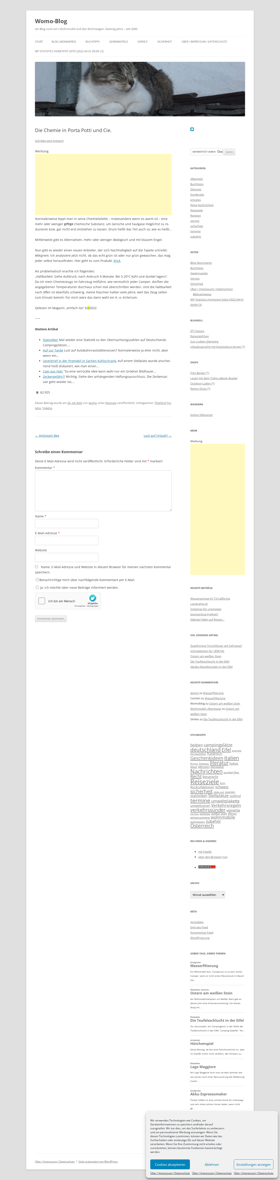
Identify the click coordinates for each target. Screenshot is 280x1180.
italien (231, 757)
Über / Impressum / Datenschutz (170, 1173)
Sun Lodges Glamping (204, 341)
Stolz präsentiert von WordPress (98, 1161)
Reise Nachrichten (202, 205)
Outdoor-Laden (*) (202, 383)
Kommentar (45, 468)
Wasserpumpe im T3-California (210, 598)
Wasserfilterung (213, 693)
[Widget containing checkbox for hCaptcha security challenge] (68, 601)
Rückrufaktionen (202, 787)
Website (41, 550)
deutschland (205, 749)
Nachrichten (206, 771)
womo (93, 403)
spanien (230, 792)
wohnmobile (223, 817)
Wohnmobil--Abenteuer (205, 709)
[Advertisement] (103, 184)
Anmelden (197, 922)
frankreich (214, 754)
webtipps (205, 814)
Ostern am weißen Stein (205, 656)
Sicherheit (164, 42)
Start (39, 42)
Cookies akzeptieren (170, 1164)
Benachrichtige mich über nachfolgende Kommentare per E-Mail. (87, 580)
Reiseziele (196, 210)
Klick (117, 261)
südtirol (235, 796)
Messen (204, 767)
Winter (232, 814)
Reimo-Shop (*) (200, 389)
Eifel (226, 750)
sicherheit (196, 226)
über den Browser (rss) (213, 857)
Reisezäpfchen (199, 336)
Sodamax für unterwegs (205, 609)
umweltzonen (200, 806)
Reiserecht (210, 776)
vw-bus (194, 813)
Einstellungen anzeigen (253, 1164)
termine (195, 231)
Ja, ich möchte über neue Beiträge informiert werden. (79, 587)
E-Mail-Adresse (47, 533)
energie (236, 750)
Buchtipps (93, 42)
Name (40, 516)
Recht (196, 776)
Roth (222, 783)
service (194, 221)
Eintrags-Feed (199, 927)
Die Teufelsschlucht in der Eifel (209, 661)
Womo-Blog (51, 21)
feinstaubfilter (198, 753)
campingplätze (218, 744)
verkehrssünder (208, 810)
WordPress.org (200, 938)
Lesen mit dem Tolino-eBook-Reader (214, 378)
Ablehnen (212, 1164)
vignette (233, 810)
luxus (233, 763)
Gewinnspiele (118, 42)
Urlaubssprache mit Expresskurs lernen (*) (217, 347)
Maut (193, 767)
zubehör (195, 236)
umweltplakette (225, 801)
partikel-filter (231, 772)
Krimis (194, 763)
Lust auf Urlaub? (158, 435)
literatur (219, 762)
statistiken (198, 795)
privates (195, 200)
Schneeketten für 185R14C (207, 651)
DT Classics (197, 331)
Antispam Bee (47, 435)
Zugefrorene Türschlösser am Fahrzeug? (216, 646)
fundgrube (197, 195)
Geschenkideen (206, 758)
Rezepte (195, 216)
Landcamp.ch (199, 604)
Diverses (110, 403)
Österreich (202, 825)
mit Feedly (205, 852)
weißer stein (219, 814)
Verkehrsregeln (226, 805)
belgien (196, 744)
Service (143, 42)
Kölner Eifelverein (201, 415)
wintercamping (200, 818)
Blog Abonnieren (64, 42)
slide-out (219, 792)
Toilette (47, 408)
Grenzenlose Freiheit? (204, 614)
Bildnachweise (202, 294)
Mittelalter (217, 767)
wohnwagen (197, 822)
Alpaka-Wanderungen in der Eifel (211, 667)
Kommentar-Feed (201, 933)
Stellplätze (218, 795)
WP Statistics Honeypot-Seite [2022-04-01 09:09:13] (69, 51)
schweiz (222, 786)
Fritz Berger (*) (199, 373)
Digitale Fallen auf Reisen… (207, 619)
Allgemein (196, 179)
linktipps (204, 764)
